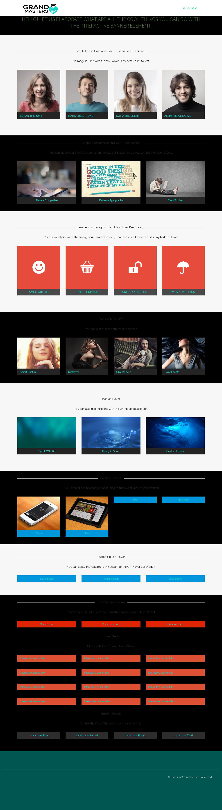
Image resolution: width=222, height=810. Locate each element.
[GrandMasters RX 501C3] (40, 8)
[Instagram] (33, 781)
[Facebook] (26, 781)
